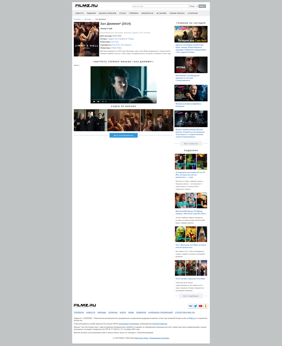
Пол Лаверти (126, 45)
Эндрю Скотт (113, 39)
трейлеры (133, 13)
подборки (141, 312)
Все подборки (191, 296)
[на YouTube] (201, 306)
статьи (122, 13)
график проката (177, 13)
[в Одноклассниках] (206, 306)
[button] (170, 120)
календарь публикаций (160, 312)
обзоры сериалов (107, 13)
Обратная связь (141, 338)
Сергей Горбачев (159, 324)
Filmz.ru (192, 318)
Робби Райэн (116, 48)
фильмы (101, 312)
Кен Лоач (115, 42)
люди (131, 312)
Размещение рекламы (159, 338)
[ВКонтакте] (190, 306)
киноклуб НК (147, 13)
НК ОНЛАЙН (161, 13)
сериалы (113, 312)
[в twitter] (196, 306)
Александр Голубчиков (129, 324)
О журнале (193, 13)
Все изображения (123, 135)
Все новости (191, 144)
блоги (123, 312)
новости (79, 13)
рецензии (91, 13)
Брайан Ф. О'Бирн (126, 39)
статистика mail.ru (185, 312)
